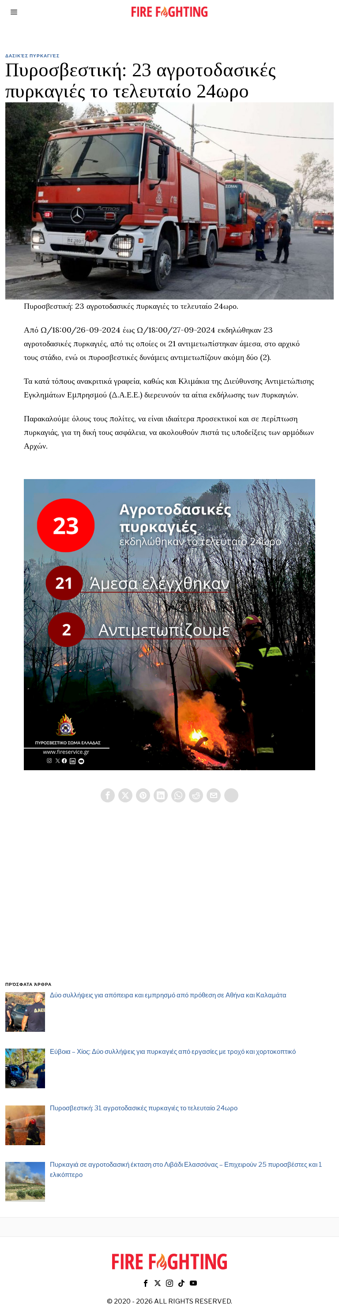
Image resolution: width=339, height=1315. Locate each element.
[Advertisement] (169, 902)
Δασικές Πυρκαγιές (32, 55)
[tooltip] (108, 795)
